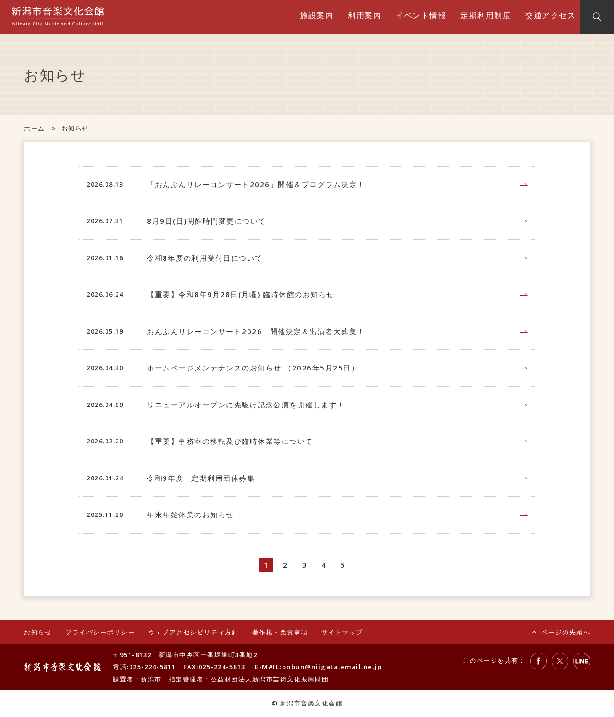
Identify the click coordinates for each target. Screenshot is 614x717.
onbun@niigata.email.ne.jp (332, 666)
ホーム (34, 128)
